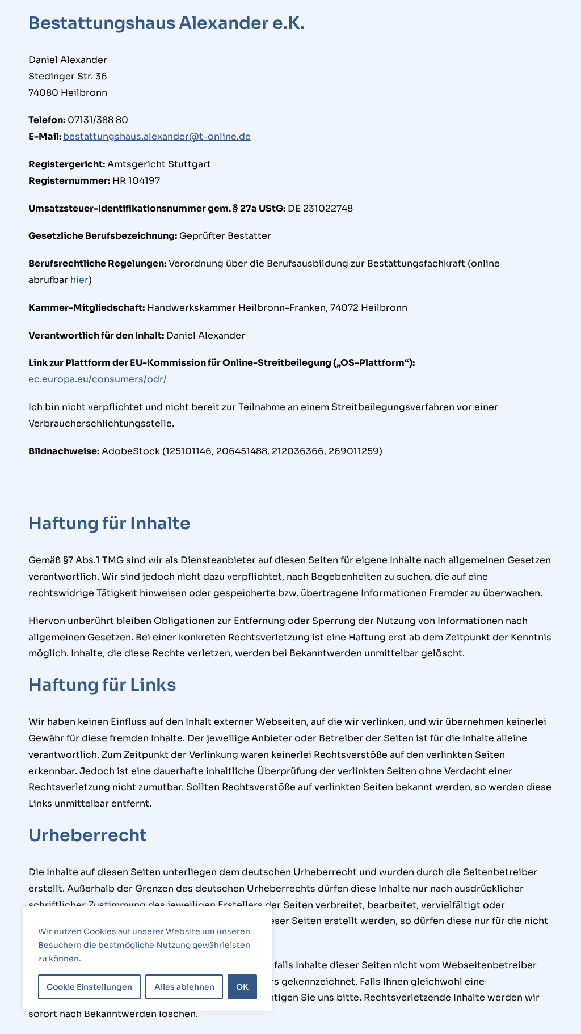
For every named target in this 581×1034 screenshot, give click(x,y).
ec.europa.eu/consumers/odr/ (97, 379)
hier (79, 280)
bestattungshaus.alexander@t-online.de (157, 136)
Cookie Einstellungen (89, 987)
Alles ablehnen (184, 987)
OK (242, 987)
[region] (147, 958)
